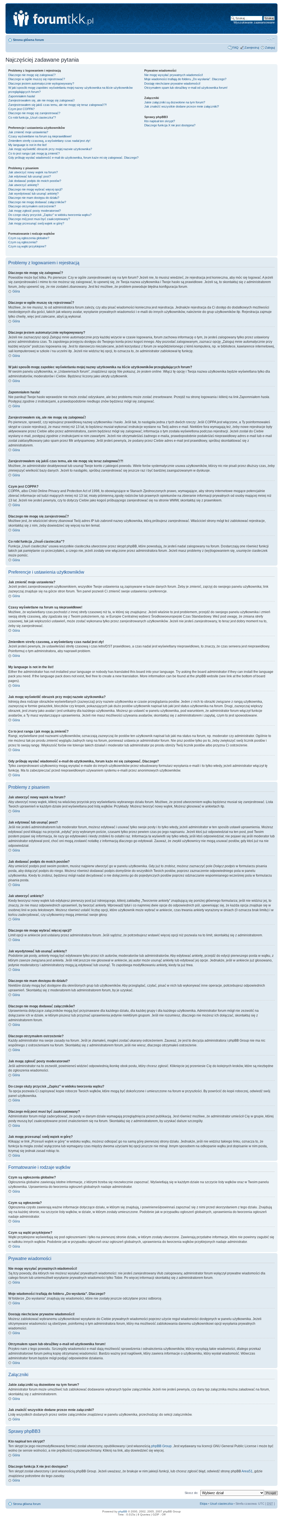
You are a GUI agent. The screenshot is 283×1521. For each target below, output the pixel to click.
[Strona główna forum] (79, 18)
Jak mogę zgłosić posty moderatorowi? (34, 210)
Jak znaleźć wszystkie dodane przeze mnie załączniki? (181, 106)
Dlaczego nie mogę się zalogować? (32, 75)
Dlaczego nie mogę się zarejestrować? (34, 113)
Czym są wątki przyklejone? (27, 246)
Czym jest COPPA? (21, 109)
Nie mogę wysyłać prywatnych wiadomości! (173, 75)
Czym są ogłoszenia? (22, 242)
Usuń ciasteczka (221, 1503)
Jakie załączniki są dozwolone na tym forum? (174, 102)
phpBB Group (161, 1446)
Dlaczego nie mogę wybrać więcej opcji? (35, 189)
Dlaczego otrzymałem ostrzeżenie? (32, 206)
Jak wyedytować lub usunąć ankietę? (33, 193)
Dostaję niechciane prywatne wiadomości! (172, 83)
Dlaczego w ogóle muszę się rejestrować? (36, 79)
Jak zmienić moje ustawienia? (28, 132)
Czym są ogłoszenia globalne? (28, 238)
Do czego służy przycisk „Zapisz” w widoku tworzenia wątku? (49, 214)
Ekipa (203, 1503)
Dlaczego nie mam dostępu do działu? (33, 197)
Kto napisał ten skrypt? (159, 121)
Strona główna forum (28, 39)
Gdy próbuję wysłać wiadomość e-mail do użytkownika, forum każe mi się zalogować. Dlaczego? (73, 157)
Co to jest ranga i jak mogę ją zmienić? (34, 153)
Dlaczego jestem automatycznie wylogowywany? (41, 83)
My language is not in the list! (27, 145)
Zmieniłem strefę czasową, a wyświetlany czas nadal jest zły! (49, 140)
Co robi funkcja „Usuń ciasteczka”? (32, 117)
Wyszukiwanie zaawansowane (254, 22)
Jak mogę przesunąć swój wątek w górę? (36, 223)
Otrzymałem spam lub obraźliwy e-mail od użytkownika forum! (185, 87)
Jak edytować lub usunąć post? (29, 176)
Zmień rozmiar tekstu (271, 38)
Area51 (247, 1471)
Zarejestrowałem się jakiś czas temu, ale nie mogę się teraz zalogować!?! (57, 104)
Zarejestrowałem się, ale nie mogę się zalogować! (41, 100)
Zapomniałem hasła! (21, 96)
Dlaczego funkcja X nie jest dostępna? (169, 125)
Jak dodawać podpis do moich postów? (34, 180)
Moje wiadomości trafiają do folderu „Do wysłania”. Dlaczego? (185, 79)
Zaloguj (270, 47)
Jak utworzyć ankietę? (23, 185)
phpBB (122, 1511)
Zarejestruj (252, 47)
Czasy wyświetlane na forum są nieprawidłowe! (40, 136)
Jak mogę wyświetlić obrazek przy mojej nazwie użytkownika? (50, 149)
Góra (16, 291)
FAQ (235, 47)
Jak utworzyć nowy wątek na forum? (33, 172)
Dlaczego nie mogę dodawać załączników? (37, 202)
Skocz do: (191, 1492)
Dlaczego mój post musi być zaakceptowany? (39, 219)
